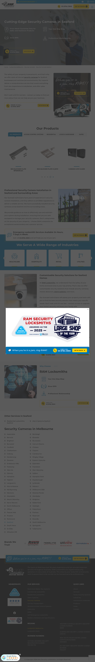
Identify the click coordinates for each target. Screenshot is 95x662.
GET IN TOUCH (79, 350)
